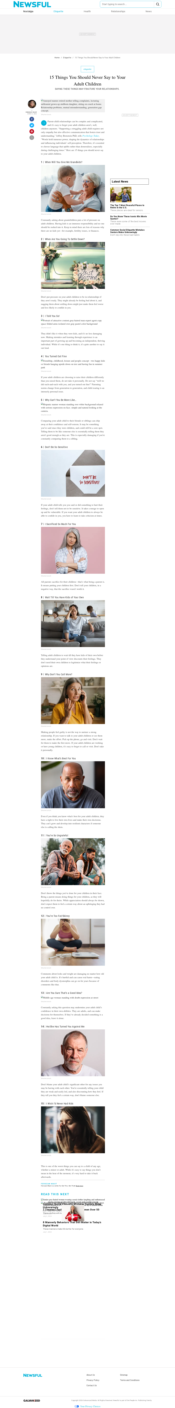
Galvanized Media (90, 1400)
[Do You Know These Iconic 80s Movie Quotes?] (130, 220)
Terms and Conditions (130, 1380)
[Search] (157, 4)
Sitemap (124, 1375)
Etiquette (58, 11)
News (149, 11)
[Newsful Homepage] (32, 4)
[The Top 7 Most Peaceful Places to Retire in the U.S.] (130, 200)
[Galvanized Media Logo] (31, 1401)
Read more (79, 1186)
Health (87, 11)
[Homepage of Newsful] (32, 1375)
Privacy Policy (92, 1380)
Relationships (118, 11)
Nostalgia (28, 11)
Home (57, 58)
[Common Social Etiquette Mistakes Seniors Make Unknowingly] (130, 232)
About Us (90, 1375)
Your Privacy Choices (90, 1406)
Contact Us (91, 1385)
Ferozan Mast (31, 112)
